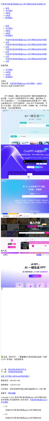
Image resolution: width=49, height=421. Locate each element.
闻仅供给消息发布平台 (17, 369)
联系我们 (9, 18)
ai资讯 (7, 13)
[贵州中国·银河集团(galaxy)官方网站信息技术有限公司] (23, 4)
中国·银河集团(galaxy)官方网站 (22, 83)
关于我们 (9, 11)
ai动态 (7, 15)
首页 (7, 8)
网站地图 (11, 393)
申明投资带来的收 (15, 372)
